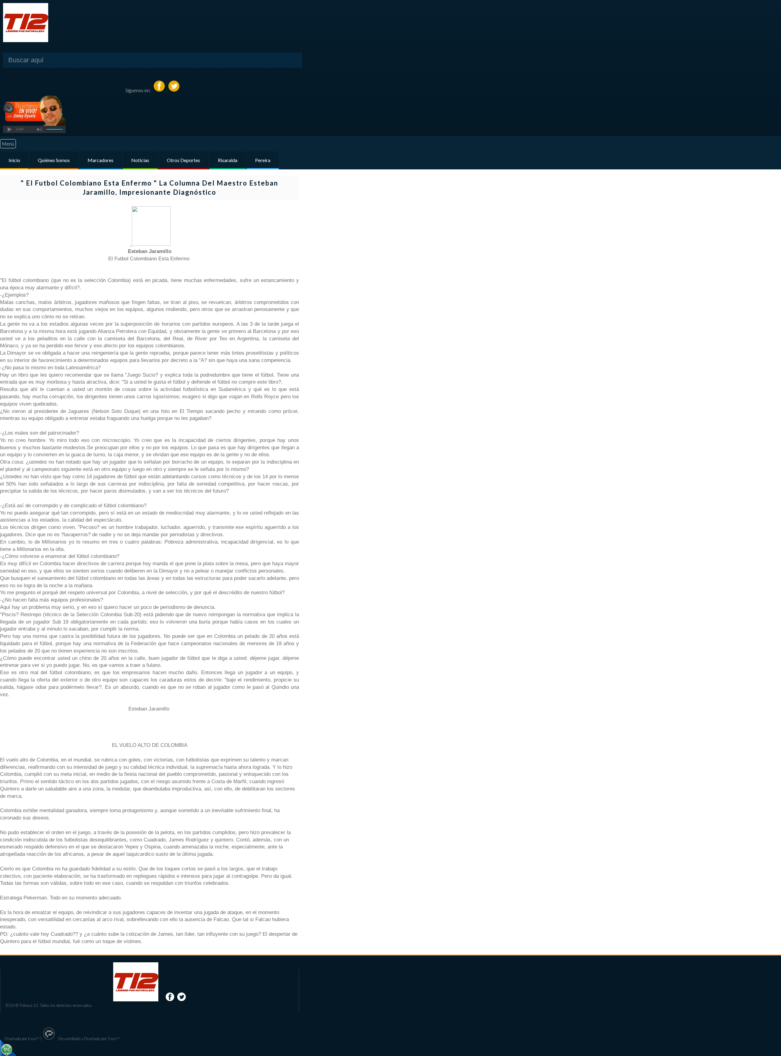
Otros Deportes (183, 160)
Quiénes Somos (54, 160)
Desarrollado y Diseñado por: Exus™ (88, 1038)
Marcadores (100, 160)
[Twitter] (174, 90)
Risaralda (227, 160)
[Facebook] (159, 90)
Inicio (14, 160)
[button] (9, 129)
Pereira (262, 160)
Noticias (140, 160)
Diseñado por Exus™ (22, 1038)
